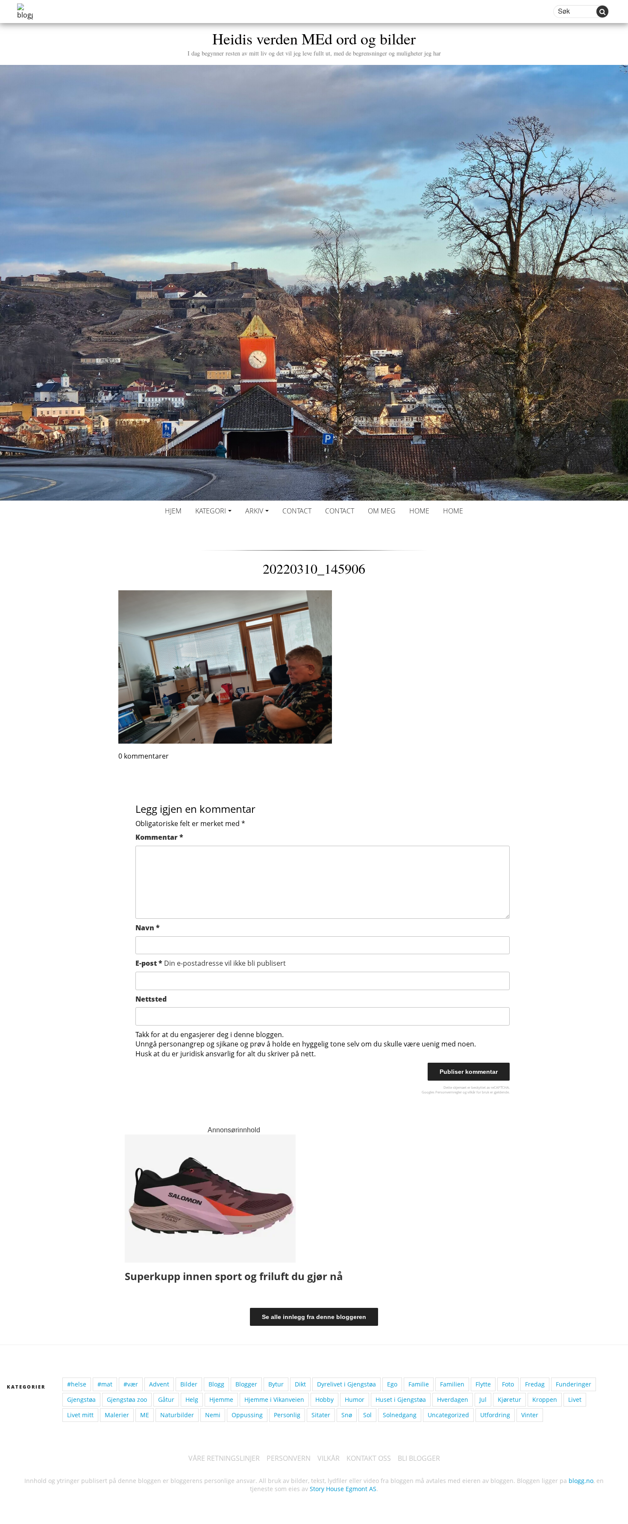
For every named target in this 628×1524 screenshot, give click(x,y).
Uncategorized (448, 1415)
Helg (191, 1399)
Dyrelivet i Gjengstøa (346, 1384)
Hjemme (221, 1399)
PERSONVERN (289, 1458)
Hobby (324, 1399)
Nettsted (151, 999)
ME (144, 1415)
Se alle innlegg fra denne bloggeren (314, 1316)
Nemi (212, 1415)
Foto (508, 1384)
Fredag (535, 1384)
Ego (392, 1384)
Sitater (320, 1415)
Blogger (246, 1384)
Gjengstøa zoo (127, 1399)
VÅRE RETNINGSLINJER (224, 1458)
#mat (104, 1384)
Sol (367, 1415)
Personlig (287, 1415)
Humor (354, 1399)
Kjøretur (509, 1399)
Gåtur (166, 1399)
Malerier (117, 1415)
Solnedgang (400, 1415)
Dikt (300, 1384)
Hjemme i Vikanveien (274, 1399)
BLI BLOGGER (419, 1458)
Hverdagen (452, 1399)
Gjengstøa (81, 1399)
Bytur (276, 1384)
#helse (76, 1384)
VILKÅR (328, 1458)
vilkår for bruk (478, 1092)
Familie (418, 1384)
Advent (159, 1384)
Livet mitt (80, 1415)
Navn (147, 927)
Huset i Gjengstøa (401, 1399)
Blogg (216, 1384)
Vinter (529, 1415)
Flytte (483, 1384)
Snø (346, 1415)
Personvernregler (448, 1092)
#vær (130, 1384)
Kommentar (159, 837)
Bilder (188, 1384)
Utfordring (495, 1415)
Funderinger (573, 1384)
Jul (483, 1399)
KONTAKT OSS (368, 1458)
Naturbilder (177, 1415)
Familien (452, 1384)
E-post (210, 963)
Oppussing (247, 1415)
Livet (574, 1399)
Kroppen (544, 1399)
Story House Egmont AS (343, 1489)
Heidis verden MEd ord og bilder (314, 42)
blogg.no (581, 1481)
